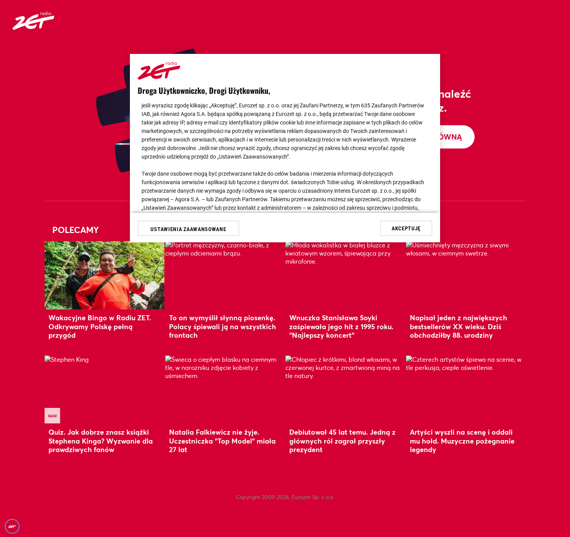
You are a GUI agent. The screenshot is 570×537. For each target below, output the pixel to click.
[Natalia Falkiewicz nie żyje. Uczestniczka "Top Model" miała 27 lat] (225, 389)
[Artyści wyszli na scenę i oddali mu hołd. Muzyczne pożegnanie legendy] (466, 389)
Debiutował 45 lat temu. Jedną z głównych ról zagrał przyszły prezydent (342, 440)
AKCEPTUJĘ (406, 228)
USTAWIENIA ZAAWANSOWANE (188, 229)
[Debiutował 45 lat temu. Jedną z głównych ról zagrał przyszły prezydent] (345, 389)
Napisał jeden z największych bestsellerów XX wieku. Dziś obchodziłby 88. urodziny (458, 326)
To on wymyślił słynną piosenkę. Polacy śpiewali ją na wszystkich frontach (222, 326)
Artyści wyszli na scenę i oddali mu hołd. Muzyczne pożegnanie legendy (462, 440)
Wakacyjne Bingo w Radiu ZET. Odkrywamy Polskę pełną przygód (99, 326)
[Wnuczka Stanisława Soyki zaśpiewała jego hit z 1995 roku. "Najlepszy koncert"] (345, 275)
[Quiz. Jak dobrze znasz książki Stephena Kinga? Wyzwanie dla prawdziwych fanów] (104, 389)
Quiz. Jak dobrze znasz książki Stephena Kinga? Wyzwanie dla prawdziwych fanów (100, 440)
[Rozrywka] (33, 27)
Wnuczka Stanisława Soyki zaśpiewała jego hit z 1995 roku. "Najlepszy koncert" (341, 326)
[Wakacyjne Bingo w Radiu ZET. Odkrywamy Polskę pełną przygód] (104, 275)
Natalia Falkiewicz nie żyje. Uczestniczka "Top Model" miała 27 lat (222, 440)
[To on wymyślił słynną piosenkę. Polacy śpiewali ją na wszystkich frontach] (225, 275)
